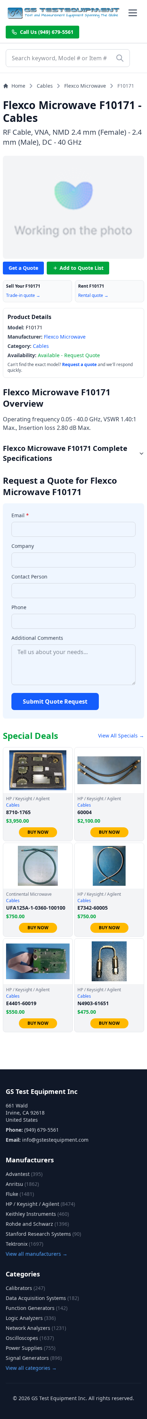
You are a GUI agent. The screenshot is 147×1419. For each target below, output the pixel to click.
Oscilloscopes (30, 1338)
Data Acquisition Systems (42, 1298)
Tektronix (24, 1243)
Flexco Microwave (85, 85)
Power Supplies (30, 1348)
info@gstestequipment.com (55, 1139)
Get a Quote (23, 267)
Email (20, 515)
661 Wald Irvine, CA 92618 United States (25, 1112)
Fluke (20, 1194)
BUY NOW (38, 832)
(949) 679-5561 (41, 1129)
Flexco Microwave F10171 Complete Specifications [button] (65, 453)
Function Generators (36, 1308)
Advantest (24, 1174)
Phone (18, 607)
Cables (45, 85)
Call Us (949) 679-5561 (47, 32)
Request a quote (79, 364)
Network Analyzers (36, 1328)
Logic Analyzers (31, 1318)
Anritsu (22, 1184)
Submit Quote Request (55, 701)
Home (18, 85)
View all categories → (31, 1367)
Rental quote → (93, 295)
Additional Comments (37, 637)
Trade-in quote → (23, 295)
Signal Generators (34, 1357)
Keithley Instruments (37, 1213)
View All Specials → (121, 735)
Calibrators (25, 1288)
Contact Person (29, 576)
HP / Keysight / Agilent (40, 1204)
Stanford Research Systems (43, 1233)
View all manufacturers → (36, 1253)
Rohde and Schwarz (37, 1223)
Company (22, 546)
